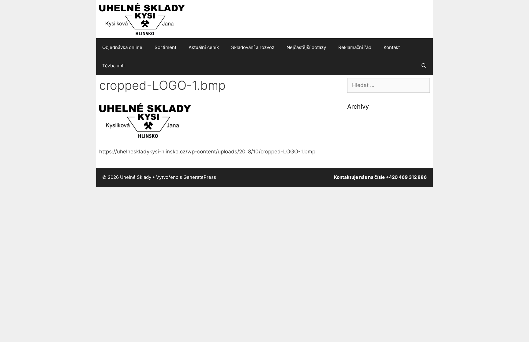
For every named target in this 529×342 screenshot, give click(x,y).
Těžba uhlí (113, 66)
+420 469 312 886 (406, 177)
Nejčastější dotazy (306, 47)
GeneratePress (199, 177)
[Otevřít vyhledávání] (424, 66)
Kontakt (392, 47)
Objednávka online (122, 47)
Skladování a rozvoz (252, 47)
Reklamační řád (354, 47)
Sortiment (165, 47)
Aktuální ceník (204, 47)
